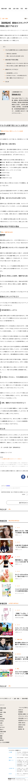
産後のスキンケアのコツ (11, 69)
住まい (2, 729)
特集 (1, 738)
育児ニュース (19, 535)
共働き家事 (3, 731)
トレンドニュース (20, 593)
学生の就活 (19, 752)
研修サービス (19, 773)
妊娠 (10, 8)
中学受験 (2, 719)
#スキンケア (19, 30)
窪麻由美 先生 (16, 94)
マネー (2, 725)
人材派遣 (18, 768)
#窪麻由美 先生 (3, 30)
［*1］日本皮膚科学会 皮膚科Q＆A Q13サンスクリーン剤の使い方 (10, 458)
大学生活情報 (19, 761)
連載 (1, 736)
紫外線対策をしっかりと (12, 73)
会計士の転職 (19, 769)
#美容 (23, 30)
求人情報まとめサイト (21, 760)
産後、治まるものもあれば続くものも (15, 56)
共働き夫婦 (4, 8)
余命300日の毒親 (19, 617)
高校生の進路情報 (20, 757)
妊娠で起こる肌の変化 (12, 53)
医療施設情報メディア (21, 764)
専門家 (2, 740)
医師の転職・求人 (20, 771)
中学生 (2, 721)
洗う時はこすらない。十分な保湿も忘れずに (17, 75)
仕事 (1, 723)
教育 (1, 716)
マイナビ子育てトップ (5, 698)
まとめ (7, 81)
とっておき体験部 (4, 742)
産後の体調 (24, 698)
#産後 (8, 30)
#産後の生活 (13, 30)
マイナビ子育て (20, 763)
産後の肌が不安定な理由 (11, 60)
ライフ (2, 734)
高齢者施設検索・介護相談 (21, 765)
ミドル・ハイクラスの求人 (21, 753)
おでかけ (2, 727)
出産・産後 (15, 8)
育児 (22, 8)
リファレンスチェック (21, 775)
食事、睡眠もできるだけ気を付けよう (15, 78)
